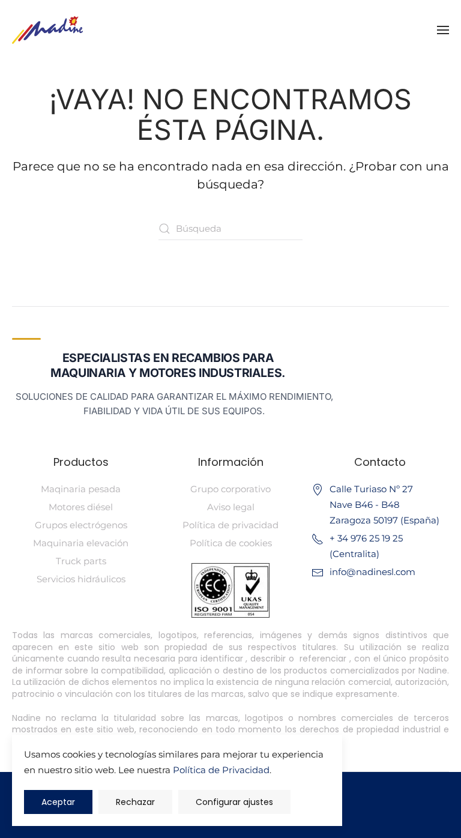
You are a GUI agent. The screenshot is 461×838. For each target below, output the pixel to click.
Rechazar (135, 802)
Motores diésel (81, 507)
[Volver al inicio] (47, 30)
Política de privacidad (230, 525)
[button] (443, 30)
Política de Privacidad (221, 770)
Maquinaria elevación (80, 543)
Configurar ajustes (234, 802)
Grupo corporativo (230, 489)
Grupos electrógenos (81, 525)
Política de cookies (231, 543)
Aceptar (58, 802)
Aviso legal (231, 507)
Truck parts (81, 561)
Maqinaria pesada (81, 489)
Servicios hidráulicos (81, 579)
